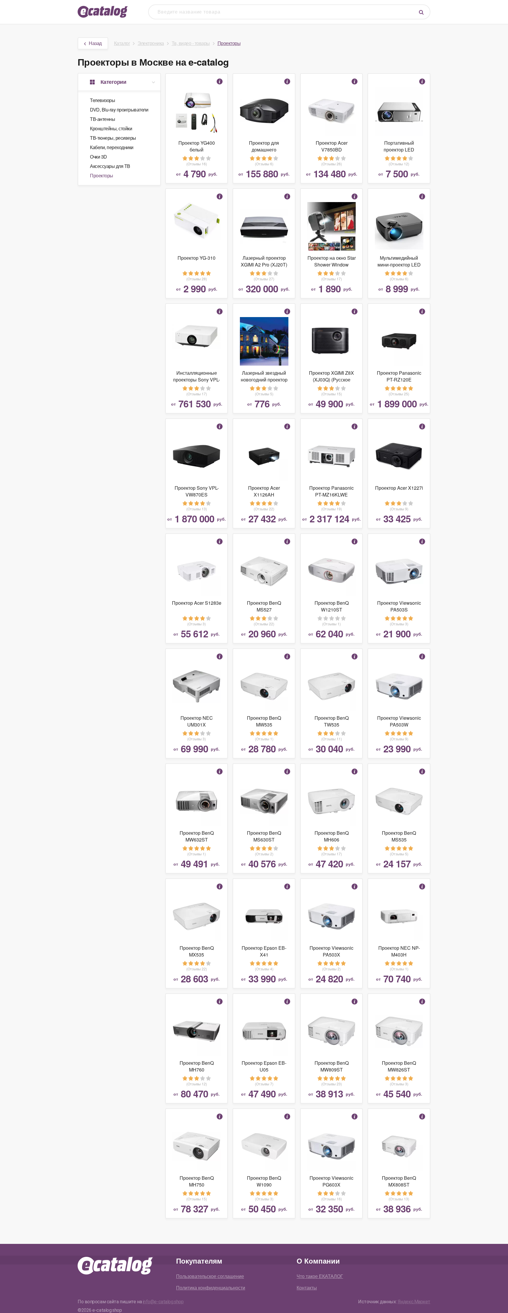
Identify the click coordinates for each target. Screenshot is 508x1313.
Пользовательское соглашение (210, 1276)
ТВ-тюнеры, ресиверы (113, 137)
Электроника (151, 43)
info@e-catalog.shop (163, 1301)
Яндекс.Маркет (414, 1301)
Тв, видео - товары (191, 43)
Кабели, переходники (111, 147)
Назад (95, 43)
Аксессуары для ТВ (110, 166)
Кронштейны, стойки (111, 128)
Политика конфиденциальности (210, 1287)
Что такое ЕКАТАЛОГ (320, 1276)
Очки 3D (98, 156)
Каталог (122, 43)
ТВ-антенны (102, 119)
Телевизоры (102, 100)
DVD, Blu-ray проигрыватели (119, 109)
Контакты (307, 1287)
